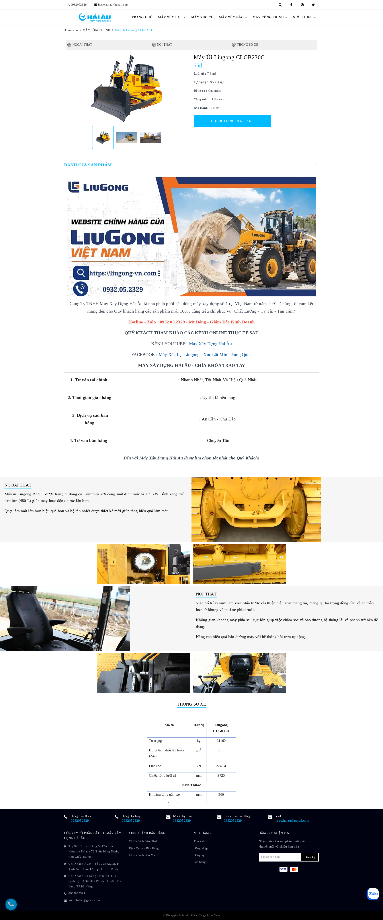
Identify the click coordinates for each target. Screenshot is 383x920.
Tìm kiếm (200, 841)
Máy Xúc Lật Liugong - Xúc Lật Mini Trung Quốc (205, 354)
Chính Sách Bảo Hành (143, 841)
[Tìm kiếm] (280, 5)
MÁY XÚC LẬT (170, 17)
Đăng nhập (201, 848)
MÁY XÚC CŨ (202, 17)
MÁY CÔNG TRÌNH (269, 17)
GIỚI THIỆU (303, 17)
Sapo (217, 915)
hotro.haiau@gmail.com (113, 4)
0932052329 (79, 4)
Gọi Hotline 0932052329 (232, 121)
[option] (126, 88)
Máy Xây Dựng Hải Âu (210, 343)
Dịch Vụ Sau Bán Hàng (144, 848)
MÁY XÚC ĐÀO (232, 17)
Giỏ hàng (200, 862)
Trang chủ (142, 17)
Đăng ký (199, 855)
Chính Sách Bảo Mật (142, 855)
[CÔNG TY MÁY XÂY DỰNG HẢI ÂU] (94, 17)
